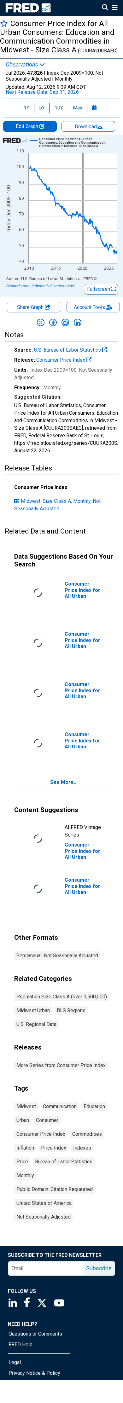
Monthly (25, 1175)
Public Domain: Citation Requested (54, 1189)
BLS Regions (71, 1010)
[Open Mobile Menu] (114, 8)
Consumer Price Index (61, 360)
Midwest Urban (33, 1010)
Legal (15, 1362)
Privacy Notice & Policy (34, 1373)
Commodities (87, 1134)
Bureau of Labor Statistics (63, 1162)
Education (94, 1106)
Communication (60, 1106)
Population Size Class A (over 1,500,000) (61, 997)
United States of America (44, 1203)
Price (22, 1162)
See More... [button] (64, 782)
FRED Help (20, 1344)
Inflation (25, 1148)
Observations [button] (22, 64)
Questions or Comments (35, 1334)
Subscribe (99, 1268)
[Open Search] (105, 8)
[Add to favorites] (4, 23)
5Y (42, 108)
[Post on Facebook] (53, 322)
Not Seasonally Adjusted (43, 1217)
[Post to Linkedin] (77, 322)
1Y (26, 108)
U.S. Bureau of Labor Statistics (68, 350)
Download (86, 127)
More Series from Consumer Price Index (61, 1065)
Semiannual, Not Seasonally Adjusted (57, 956)
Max (77, 108)
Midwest (26, 1106)
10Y (59, 108)
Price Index (53, 1148)
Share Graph (31, 307)
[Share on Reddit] (65, 322)
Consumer (47, 1120)
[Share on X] (40, 322)
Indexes (82, 1148)
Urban (22, 1120)
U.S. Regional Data (36, 1024)
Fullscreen (99, 289)
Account (89, 307)
